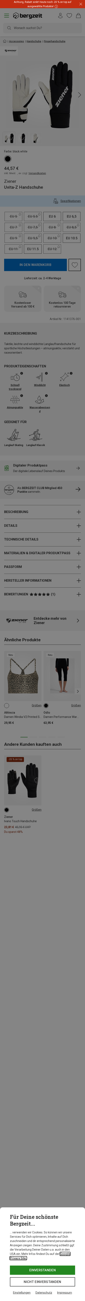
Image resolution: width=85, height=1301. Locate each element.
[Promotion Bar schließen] (80, 4)
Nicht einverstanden (42, 1282)
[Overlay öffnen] (56, 6)
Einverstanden (42, 1270)
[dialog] (42, 1254)
